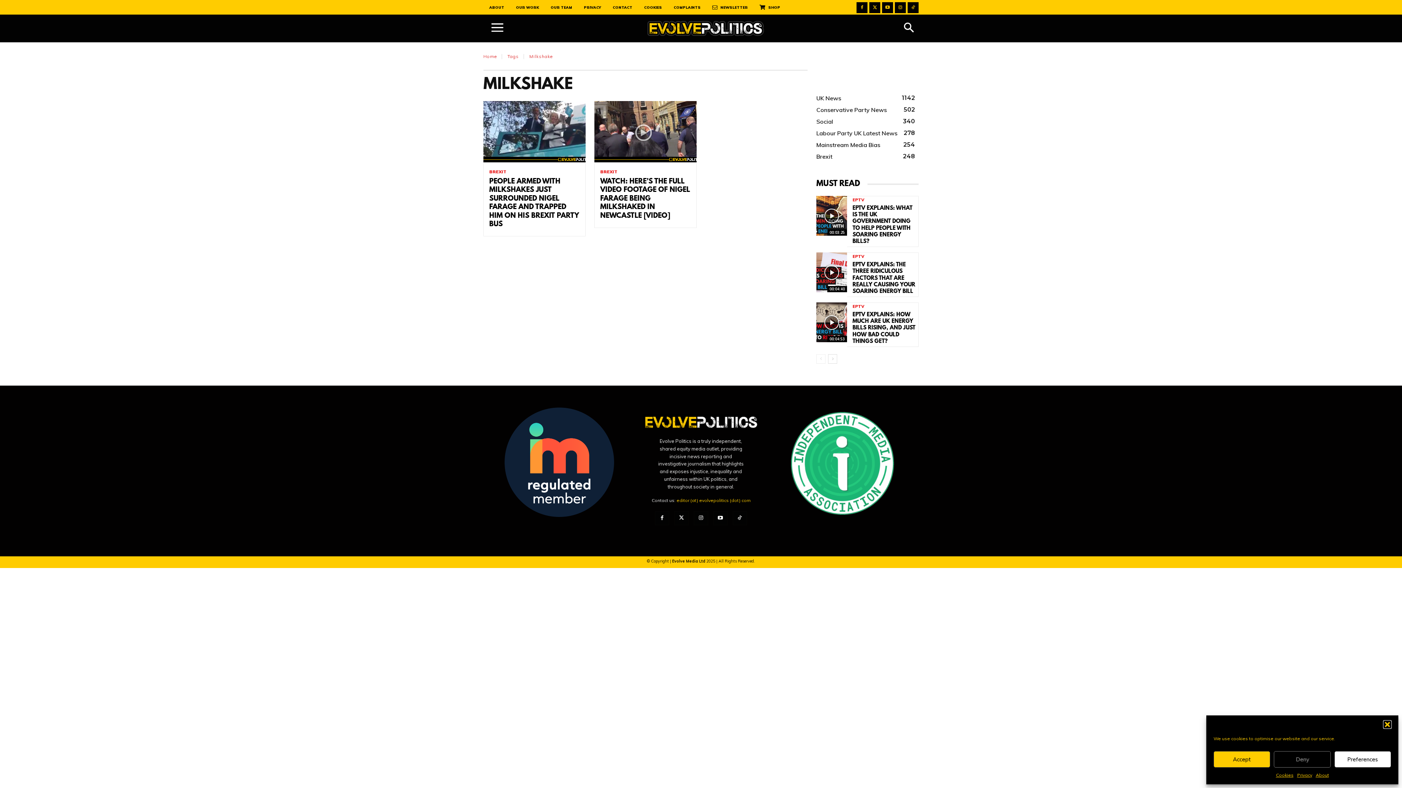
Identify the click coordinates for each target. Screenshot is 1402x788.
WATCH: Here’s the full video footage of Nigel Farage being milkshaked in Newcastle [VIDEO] (645, 199)
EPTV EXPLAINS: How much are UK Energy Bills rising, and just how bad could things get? (884, 328)
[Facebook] (862, 7)
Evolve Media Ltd (689, 561)
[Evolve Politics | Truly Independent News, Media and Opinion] (705, 28)
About (1322, 775)
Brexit (497, 172)
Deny (1302, 759)
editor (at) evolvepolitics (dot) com (714, 500)
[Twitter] (874, 7)
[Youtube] (887, 7)
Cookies (1285, 775)
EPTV (858, 200)
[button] (1387, 724)
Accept (1242, 759)
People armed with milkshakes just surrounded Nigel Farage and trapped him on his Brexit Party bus (534, 203)
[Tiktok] (913, 7)
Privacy (1304, 775)
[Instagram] (900, 7)
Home (490, 56)
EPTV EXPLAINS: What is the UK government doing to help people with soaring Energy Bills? (882, 225)
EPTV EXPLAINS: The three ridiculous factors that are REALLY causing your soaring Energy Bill (884, 278)
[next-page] (832, 359)
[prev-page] (821, 359)
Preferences (1362, 759)
